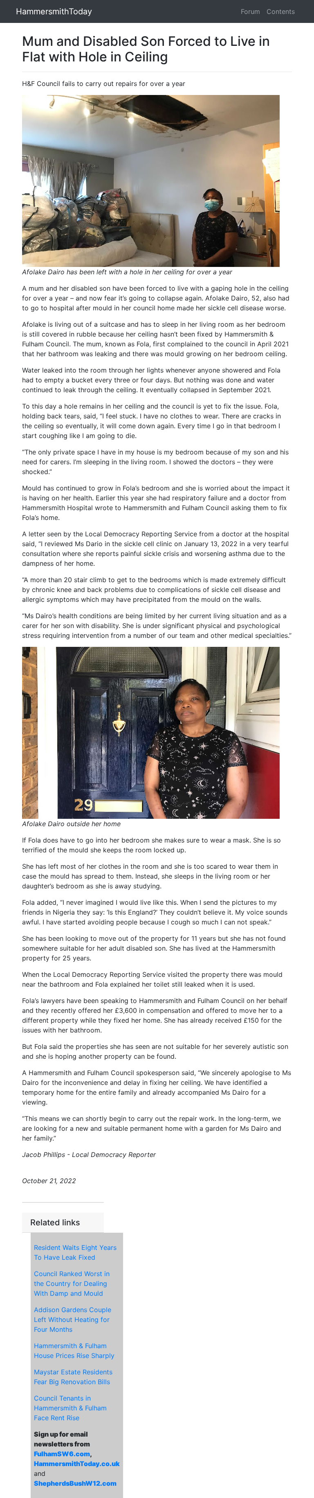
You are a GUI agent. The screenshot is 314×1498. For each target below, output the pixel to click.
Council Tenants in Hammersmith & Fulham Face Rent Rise (70, 1408)
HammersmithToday (54, 11)
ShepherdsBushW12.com (75, 1483)
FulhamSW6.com (62, 1454)
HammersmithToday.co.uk (77, 1464)
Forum (250, 11)
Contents (281, 11)
